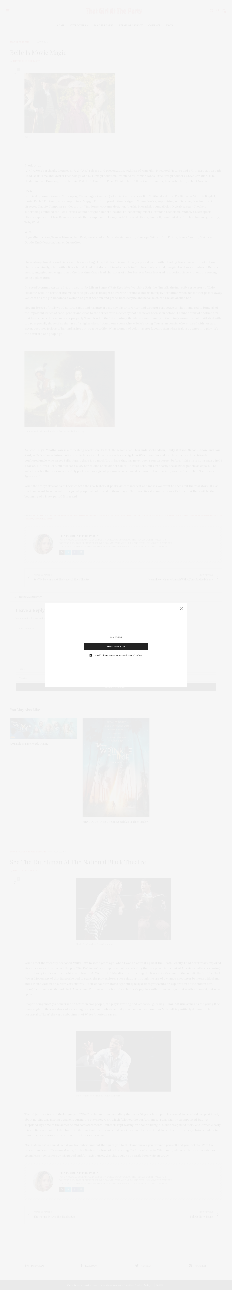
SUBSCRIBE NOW (116, 646)
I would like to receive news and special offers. (118, 655)
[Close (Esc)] (181, 608)
